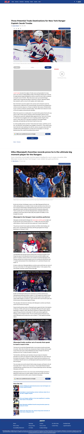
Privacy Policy (32, 425)
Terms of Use (43, 425)
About (14, 423)
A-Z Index (31, 427)
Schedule (22, 1)
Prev (17, 67)
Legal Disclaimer (67, 425)
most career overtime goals (38, 220)
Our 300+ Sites (55, 423)
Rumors (16, 1)
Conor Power (16, 25)
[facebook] (74, 1)
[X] (76, 1)
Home (14, 142)
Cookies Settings (43, 427)
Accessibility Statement (18, 427)
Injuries (35, 1)
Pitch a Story (16, 425)
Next (48, 67)
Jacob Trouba (16, 93)
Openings (31, 423)
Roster (31, 1)
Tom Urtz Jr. (15, 161)
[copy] (20, 28)
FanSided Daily (66, 423)
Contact (41, 423)
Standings (27, 1)
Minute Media (7, 430)
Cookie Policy (55, 425)
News (13, 1)
